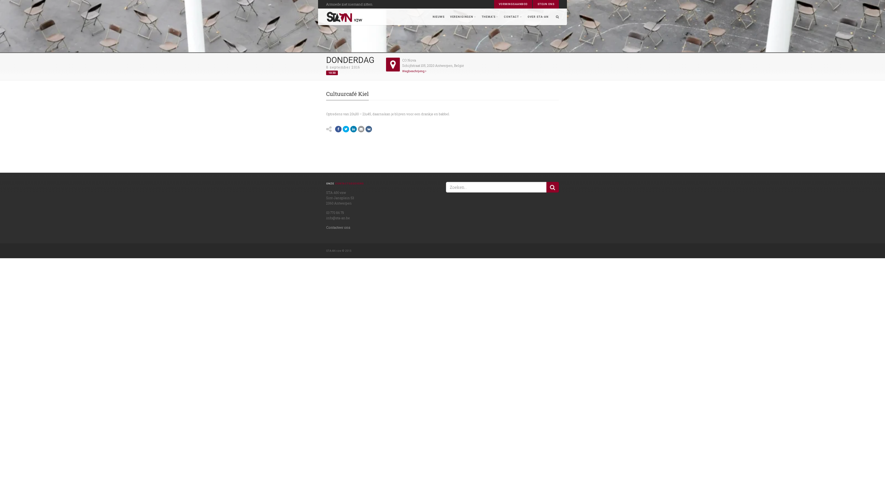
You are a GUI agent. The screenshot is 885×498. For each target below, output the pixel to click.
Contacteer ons (338, 227)
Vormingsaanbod (513, 4)
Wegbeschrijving (413, 71)
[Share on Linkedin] (353, 129)
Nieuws (439, 16)
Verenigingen (461, 16)
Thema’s (489, 16)
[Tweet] (346, 129)
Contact (511, 16)
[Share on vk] (369, 129)
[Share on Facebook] (338, 129)
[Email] (361, 129)
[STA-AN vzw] (344, 17)
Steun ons (545, 4)
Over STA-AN (538, 16)
